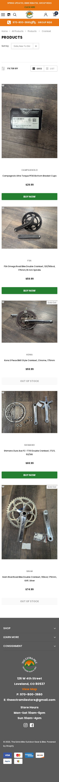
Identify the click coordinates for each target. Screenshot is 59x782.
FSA (29, 260)
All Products (17, 31)
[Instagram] (26, 725)
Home (5, 31)
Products (32, 31)
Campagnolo (29, 170)
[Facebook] (32, 725)
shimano (29, 445)
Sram (29, 571)
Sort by (5, 46)
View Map (29, 689)
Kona (29, 354)
